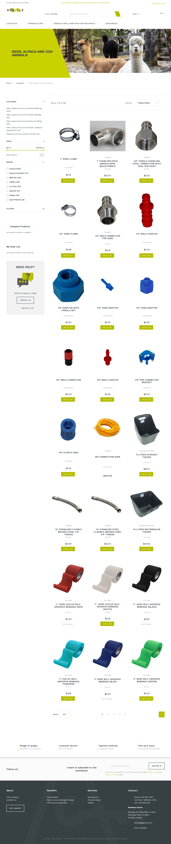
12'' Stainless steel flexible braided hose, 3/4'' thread (107, 532)
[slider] (7, 150)
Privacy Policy (152, 772)
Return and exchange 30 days (60, 800)
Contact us (25, 300)
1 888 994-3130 (158, 3)
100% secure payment (57, 803)
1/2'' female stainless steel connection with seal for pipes (147, 163)
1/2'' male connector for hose (107, 237)
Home (8, 83)
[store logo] (15, 10)
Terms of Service (111, 775)
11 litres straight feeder (147, 455)
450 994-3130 (147, 797)
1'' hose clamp (68, 159)
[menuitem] (51, 14)
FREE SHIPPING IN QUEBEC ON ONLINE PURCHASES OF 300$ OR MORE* (85, 3)
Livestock (20, 83)
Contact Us (11, 800)
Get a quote (15, 808)
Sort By (128, 103)
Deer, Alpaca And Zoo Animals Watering (24, 109)
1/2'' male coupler (147, 234)
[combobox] (93, 14)
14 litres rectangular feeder (146, 530)
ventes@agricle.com (143, 823)
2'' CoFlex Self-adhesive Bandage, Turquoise (68, 681)
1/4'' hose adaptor (146, 308)
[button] (58, 181)
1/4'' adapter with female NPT (68, 309)
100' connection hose (107, 457)
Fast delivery (52, 797)
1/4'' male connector (68, 380)
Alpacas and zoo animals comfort (25, 134)
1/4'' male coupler (107, 380)
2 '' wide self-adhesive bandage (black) (146, 605)
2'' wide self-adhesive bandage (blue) (107, 680)
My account (93, 797)
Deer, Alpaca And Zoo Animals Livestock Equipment (24, 128)
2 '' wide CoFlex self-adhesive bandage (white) (108, 606)
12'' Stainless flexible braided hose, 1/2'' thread (68, 532)
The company (12, 797)
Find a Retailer (140, 828)
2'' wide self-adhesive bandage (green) (147, 680)
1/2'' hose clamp (68, 234)
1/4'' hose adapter (107, 308)
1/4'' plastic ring (68, 452)
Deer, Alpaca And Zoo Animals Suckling (24, 122)
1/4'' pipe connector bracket (147, 381)
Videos (90, 803)
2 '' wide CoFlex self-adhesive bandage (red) (68, 605)
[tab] (25, 102)
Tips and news (94, 800)
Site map (46, 839)
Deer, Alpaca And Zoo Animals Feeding (23, 116)
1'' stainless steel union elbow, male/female (107, 163)
